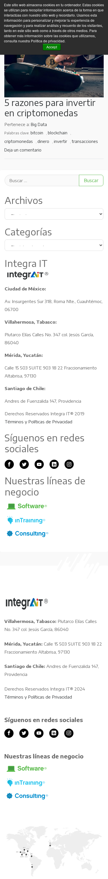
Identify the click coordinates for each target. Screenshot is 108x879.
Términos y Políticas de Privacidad (38, 421)
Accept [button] (51, 46)
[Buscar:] (54, 180)
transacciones (85, 141)
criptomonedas (18, 141)
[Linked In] (54, 464)
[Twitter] (24, 464)
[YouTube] (39, 464)
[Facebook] (9, 464)
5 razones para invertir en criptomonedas (50, 107)
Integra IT (28, 275)
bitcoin (37, 132)
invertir (60, 141)
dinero (43, 141)
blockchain (57, 132)
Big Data (39, 124)
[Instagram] (69, 464)
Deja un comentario (22, 150)
